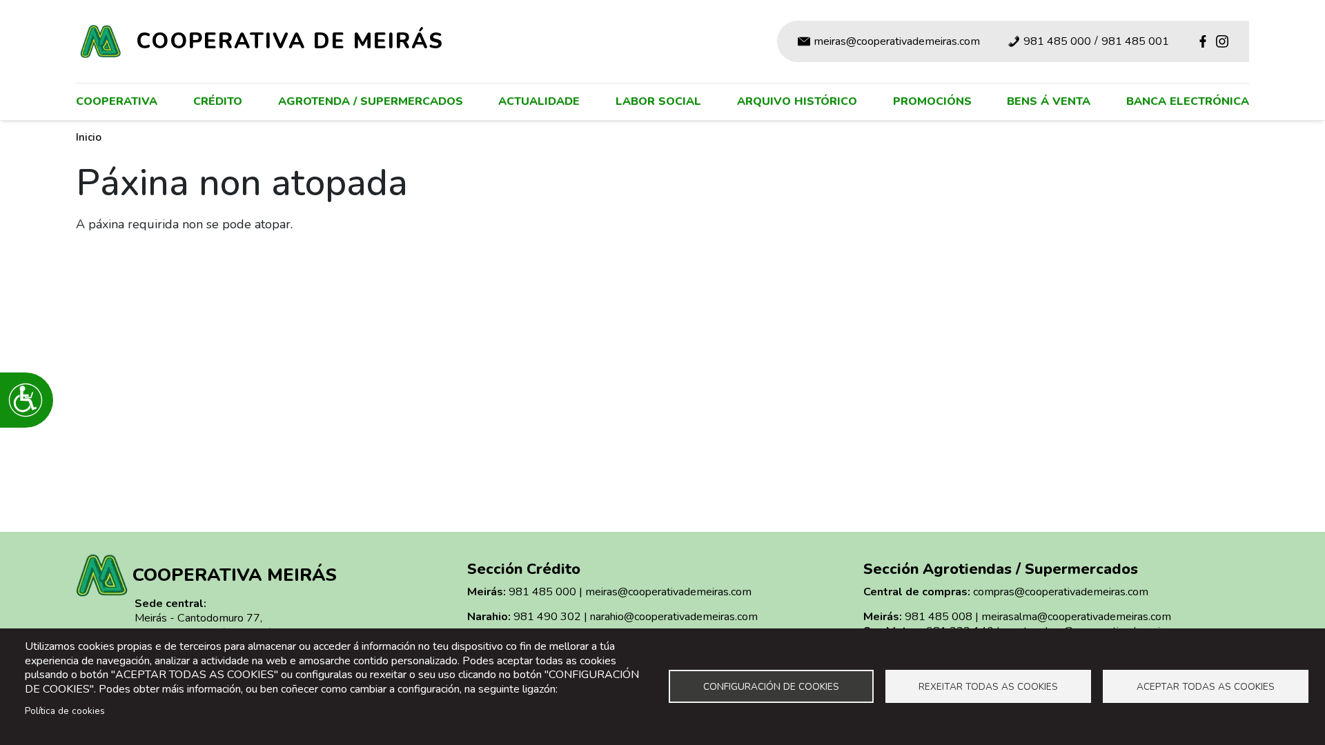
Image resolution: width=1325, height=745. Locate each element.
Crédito (217, 101)
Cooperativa (116, 101)
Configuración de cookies (771, 686)
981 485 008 (938, 616)
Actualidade (539, 101)
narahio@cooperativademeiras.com (674, 616)
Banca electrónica (1187, 101)
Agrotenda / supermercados (370, 101)
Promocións (932, 101)
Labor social (658, 101)
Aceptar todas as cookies (1206, 686)
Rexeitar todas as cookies (988, 686)
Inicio (88, 137)
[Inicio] (106, 41)
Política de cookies (65, 710)
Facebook (1203, 41)
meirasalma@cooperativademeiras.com (1076, 616)
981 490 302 (547, 616)
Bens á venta (1048, 101)
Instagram (1222, 41)
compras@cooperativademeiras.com (1060, 591)
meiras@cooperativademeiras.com (897, 41)
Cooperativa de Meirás (290, 41)
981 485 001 (1135, 41)
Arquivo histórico (797, 101)
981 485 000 (1057, 41)
